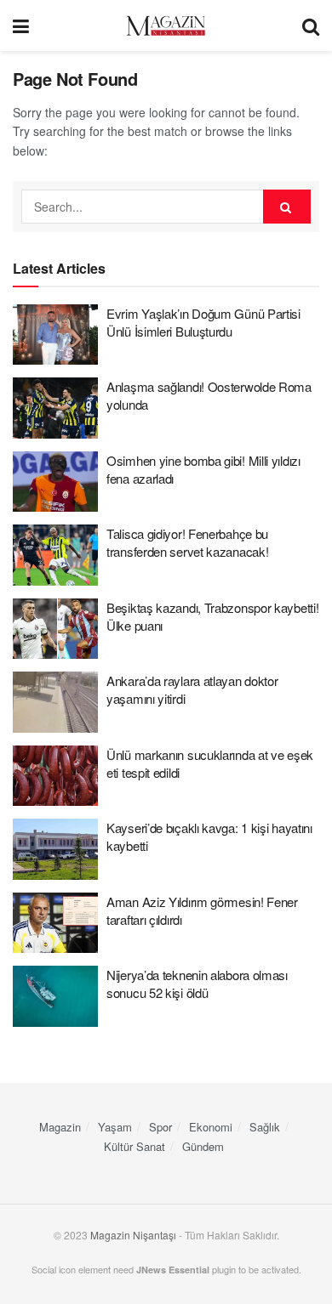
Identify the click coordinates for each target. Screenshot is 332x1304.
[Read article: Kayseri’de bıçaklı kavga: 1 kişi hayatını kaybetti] (55, 849)
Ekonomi (210, 1127)
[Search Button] (310, 25)
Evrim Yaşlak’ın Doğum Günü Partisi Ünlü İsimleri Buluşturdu (203, 322)
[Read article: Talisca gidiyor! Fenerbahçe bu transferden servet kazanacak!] (55, 555)
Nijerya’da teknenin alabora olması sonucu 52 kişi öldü (197, 983)
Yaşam (115, 1127)
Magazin (60, 1127)
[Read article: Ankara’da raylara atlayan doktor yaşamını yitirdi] (55, 702)
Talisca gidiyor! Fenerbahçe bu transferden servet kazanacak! (187, 542)
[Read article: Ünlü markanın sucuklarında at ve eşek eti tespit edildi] (55, 776)
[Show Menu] (21, 25)
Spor (160, 1127)
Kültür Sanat (134, 1146)
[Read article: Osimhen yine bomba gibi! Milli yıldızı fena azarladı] (55, 482)
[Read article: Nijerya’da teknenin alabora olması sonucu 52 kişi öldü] (55, 996)
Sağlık (264, 1127)
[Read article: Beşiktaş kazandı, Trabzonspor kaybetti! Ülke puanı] (55, 629)
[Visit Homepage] (166, 26)
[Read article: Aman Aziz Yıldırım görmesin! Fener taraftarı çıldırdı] (55, 923)
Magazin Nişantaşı (133, 1234)
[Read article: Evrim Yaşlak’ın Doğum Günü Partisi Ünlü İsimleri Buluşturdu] (55, 335)
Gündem (203, 1146)
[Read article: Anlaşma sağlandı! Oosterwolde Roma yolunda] (55, 408)
